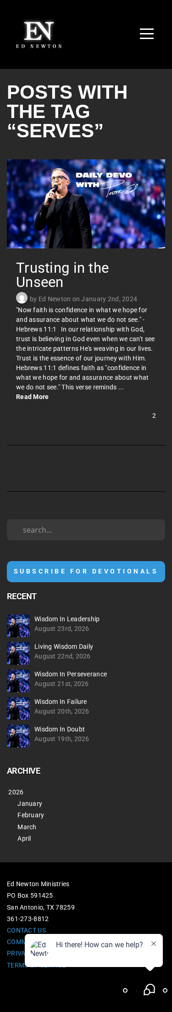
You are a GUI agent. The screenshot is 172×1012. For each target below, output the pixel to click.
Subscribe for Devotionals (86, 571)
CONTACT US (26, 930)
